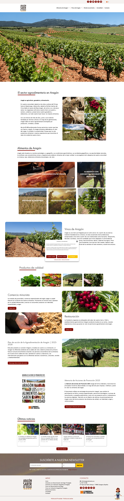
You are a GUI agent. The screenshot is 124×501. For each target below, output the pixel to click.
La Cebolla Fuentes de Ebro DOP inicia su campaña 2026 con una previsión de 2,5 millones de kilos (49, 438)
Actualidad (100, 8)
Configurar (72, 256)
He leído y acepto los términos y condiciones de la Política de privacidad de (54, 469)
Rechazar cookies (62, 256)
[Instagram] (96, 2)
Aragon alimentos (72, 469)
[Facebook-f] (88, 2)
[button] (77, 241)
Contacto (107, 8)
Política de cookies (68, 498)
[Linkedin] (101, 2)
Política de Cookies (57, 259)
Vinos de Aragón (75, 8)
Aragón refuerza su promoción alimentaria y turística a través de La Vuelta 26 (73, 438)
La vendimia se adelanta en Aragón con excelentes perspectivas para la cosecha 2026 (27, 438)
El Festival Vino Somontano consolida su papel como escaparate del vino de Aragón (95, 438)
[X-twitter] (91, 2)
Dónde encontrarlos (89, 8)
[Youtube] (93, 2)
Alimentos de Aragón (62, 8)
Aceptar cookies (51, 256)
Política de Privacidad (65, 259)
